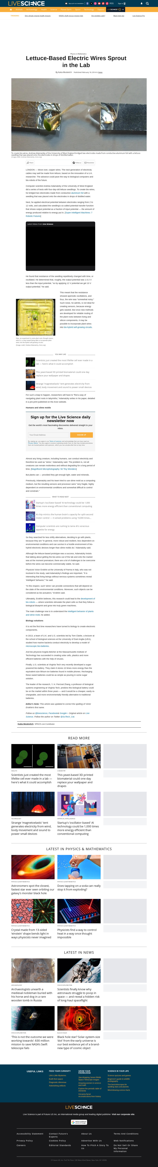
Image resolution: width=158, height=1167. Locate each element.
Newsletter (90, 163)
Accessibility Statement (30, 1134)
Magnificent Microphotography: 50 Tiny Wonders (53, 469)
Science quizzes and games (119, 1075)
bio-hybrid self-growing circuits (78, 327)
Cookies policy (57, 1141)
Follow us (78, 163)
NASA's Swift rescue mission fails (71, 16)
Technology (89, 9)
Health (44, 9)
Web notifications (124, 1141)
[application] (60, 246)
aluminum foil (77, 193)
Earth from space (56, 1079)
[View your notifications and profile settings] (141, 3)
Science (53, 9)
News (100, 72)
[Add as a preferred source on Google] (79, 1122)
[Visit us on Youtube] (99, 3)
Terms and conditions (126, 1134)
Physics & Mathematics (78, 54)
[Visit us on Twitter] (91, 3)
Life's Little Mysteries (57, 1075)
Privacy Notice (33, 443)
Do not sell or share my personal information (126, 1148)
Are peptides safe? (98, 16)
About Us (86, 1134)
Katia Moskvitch (65, 72)
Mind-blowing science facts (119, 1090)
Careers (21, 1145)
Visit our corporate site (123, 1114)
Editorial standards (60, 1145)
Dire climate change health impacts (38, 16)
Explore (101, 9)
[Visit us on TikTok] (107, 3)
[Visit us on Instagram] (95, 3)
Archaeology (31, 9)
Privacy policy (25, 1141)
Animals (19, 9)
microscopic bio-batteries (37, 646)
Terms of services (56, 441)
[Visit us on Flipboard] (103, 3)
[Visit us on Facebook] (87, 3)
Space (77, 9)
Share (31, 163)
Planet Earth (66, 9)
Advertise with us (91, 1141)
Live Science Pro (139, 16)
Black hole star (118, 16)
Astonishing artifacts (57, 1086)
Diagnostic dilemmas (57, 1082)
